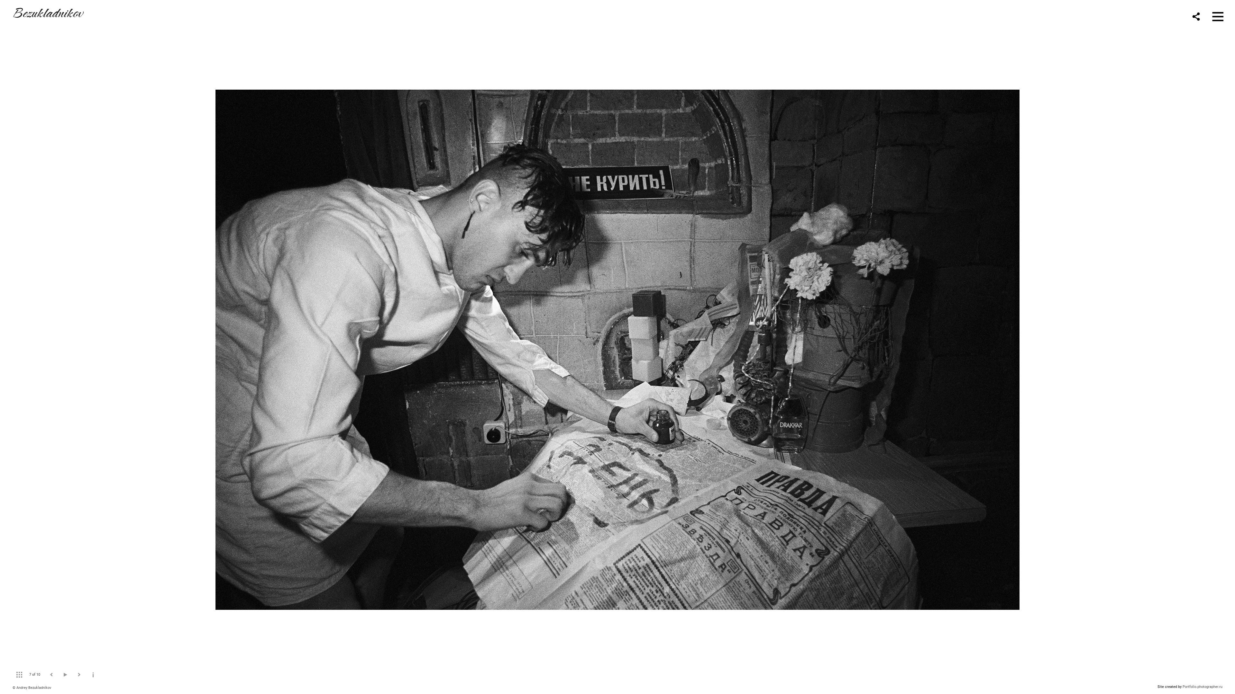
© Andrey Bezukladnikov (32, 688)
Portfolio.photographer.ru (1202, 687)
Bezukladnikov (47, 11)
